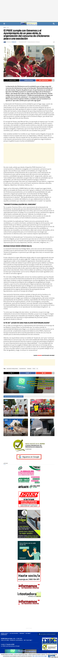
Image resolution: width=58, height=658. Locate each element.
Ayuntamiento (22, 368)
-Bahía (6, 400)
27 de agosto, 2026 (8, 415)
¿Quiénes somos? (4, 633)
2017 (8, 27)
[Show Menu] (4, 24)
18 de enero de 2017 (23, 42)
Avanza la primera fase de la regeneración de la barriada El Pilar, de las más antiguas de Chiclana (15, 413)
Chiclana (29, 368)
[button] (47, 634)
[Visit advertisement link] (29, 385)
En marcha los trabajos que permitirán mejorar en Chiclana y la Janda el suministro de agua (15, 433)
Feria (34, 368)
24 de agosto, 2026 (35, 434)
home (5, 27)
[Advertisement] (29, 10)
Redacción (14, 42)
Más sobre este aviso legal (39, 656)
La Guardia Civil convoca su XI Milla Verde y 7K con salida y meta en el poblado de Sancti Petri (41, 413)
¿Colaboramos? (4, 634)
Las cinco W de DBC (14, 633)
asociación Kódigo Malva (12, 368)
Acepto (51, 656)
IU (37, 368)
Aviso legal (27, 633)
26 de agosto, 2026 (35, 415)
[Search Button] (53, 24)
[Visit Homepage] (29, 23)
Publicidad (22, 633)
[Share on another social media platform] (53, 80)
